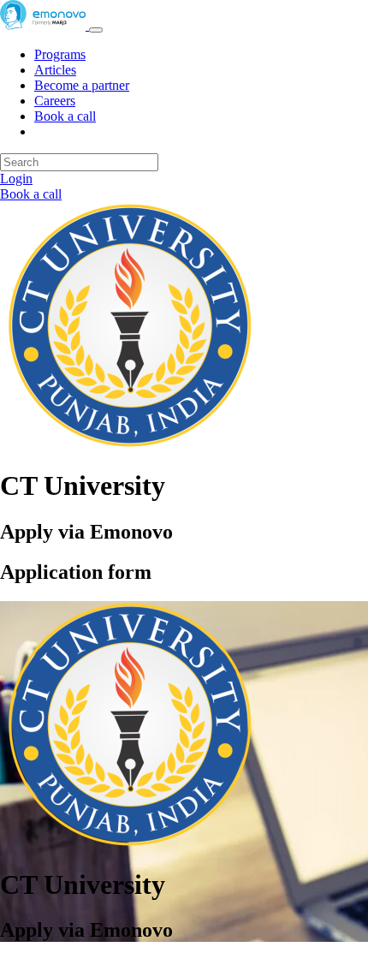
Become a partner (81, 85)
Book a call (65, 116)
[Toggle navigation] (96, 30)
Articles (55, 70)
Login (16, 178)
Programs (60, 54)
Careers (54, 100)
